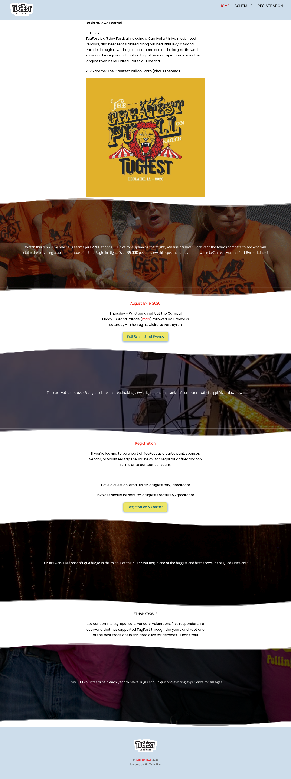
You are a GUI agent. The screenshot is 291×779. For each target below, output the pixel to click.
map (146, 319)
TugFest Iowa (143, 759)
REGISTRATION (270, 6)
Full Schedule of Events (145, 336)
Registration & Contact (145, 507)
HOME (224, 6)
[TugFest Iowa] (22, 14)
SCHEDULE (244, 6)
